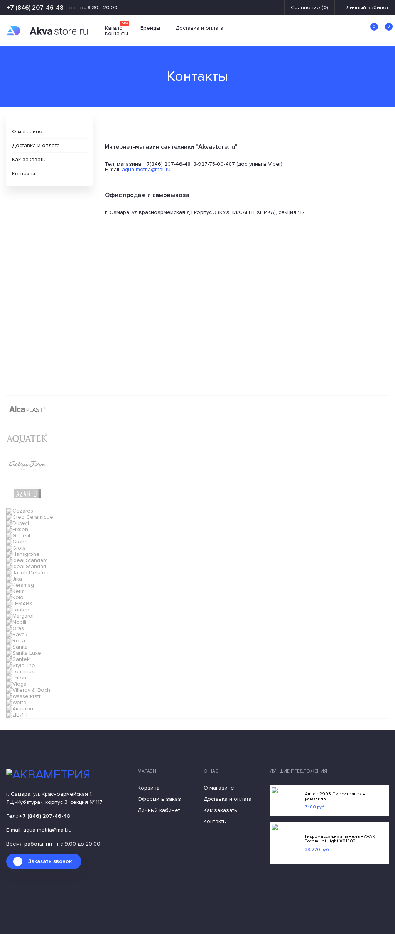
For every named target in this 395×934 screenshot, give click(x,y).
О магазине (27, 131)
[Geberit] (18, 535)
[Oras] (15, 628)
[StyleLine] (20, 665)
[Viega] (16, 684)
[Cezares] (19, 511)
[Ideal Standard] (27, 560)
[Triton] (16, 677)
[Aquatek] (27, 449)
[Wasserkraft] (23, 696)
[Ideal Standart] (26, 566)
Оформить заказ (159, 799)
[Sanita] (17, 647)
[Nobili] (16, 622)
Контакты (116, 33)
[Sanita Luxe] (23, 653)
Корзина (149, 788)
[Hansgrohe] (23, 554)
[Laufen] (17, 609)
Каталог (116, 28)
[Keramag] (20, 585)
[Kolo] (15, 597)
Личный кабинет (367, 8)
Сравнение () (309, 7)
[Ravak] (16, 634)
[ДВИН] (16, 715)
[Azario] (27, 505)
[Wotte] (16, 702)
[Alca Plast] (27, 421)
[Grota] (16, 548)
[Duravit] (17, 523)
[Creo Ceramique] (29, 517)
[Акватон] (19, 708)
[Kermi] (16, 591)
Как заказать (29, 159)
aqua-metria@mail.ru (146, 169)
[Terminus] (20, 671)
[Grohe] (17, 541)
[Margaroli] (20, 616)
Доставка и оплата (199, 28)
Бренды (150, 28)
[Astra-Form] (27, 477)
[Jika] (14, 579)
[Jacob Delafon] (27, 572)
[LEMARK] (19, 603)
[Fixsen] (17, 529)
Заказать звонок (50, 861)
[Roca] (15, 640)
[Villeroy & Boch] (28, 690)
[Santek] (18, 659)
